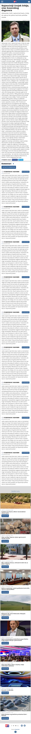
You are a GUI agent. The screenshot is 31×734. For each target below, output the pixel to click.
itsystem (17, 729)
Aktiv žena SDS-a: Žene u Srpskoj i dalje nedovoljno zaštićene (12, 665)
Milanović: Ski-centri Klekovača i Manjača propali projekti (13, 614)
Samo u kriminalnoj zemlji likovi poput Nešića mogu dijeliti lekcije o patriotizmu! (14, 639)
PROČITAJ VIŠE (5, 515)
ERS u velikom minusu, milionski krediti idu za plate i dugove (14, 563)
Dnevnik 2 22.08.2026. (7, 690)
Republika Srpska (15, 491)
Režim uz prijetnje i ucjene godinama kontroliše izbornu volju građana (15, 588)
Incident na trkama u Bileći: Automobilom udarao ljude (13, 512)
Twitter (21, 159)
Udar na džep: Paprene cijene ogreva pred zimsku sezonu (13, 537)
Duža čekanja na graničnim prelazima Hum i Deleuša (14, 715)
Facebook (15, 159)
